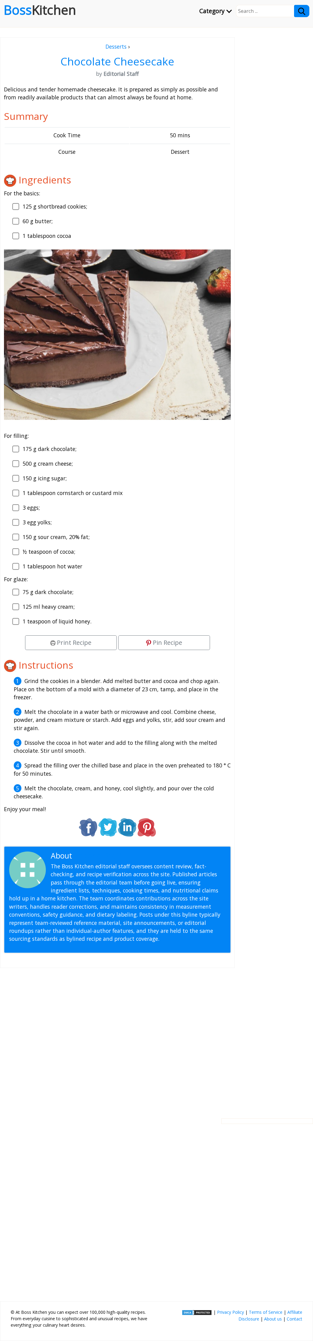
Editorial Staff (97, 856)
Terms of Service (265, 1312)
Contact (294, 1319)
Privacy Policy (230, 1312)
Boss (40, 9)
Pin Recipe (166, 642)
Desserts (116, 46)
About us (273, 1319)
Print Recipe (73, 642)
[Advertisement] (117, 1038)
